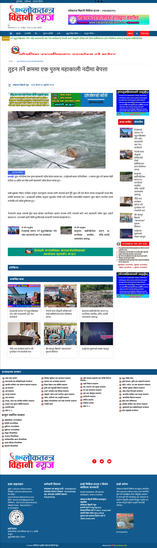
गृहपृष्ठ (18, 33)
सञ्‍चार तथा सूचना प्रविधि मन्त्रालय (17, 404)
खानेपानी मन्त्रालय (89, 396)
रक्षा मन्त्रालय (9, 397)
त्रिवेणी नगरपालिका (11, 423)
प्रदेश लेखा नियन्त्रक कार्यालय (132, 391)
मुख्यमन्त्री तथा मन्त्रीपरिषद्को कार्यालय (135, 407)
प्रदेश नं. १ (86, 406)
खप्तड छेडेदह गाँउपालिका (13, 442)
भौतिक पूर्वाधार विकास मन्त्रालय (133, 388)
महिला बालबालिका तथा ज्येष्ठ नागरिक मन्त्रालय (60, 400)
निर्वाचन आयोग (88, 403)
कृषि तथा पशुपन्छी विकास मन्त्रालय (56, 388)
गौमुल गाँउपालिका (11, 433)
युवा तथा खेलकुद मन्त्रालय (92, 393)
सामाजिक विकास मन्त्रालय (131, 397)
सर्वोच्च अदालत (88, 399)
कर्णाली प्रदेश (9, 407)
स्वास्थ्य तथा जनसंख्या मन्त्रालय (54, 381)
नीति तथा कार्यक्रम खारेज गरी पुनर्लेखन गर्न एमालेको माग (21, 350)
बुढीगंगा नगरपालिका (12, 426)
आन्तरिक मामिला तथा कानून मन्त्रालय (135, 394)
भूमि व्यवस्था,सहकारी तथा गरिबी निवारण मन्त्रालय (95, 379)
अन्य (58, 33)
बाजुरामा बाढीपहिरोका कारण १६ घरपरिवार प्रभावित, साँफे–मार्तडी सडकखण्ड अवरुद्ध (95, 314)
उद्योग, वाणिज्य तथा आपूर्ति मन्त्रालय (56, 397)
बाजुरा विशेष (89, 33)
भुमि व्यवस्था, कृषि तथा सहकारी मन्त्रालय (136, 381)
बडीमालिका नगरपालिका (13, 420)
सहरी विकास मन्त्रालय (90, 383)
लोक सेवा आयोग (11, 378)
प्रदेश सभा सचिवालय (129, 400)
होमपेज (11, 61)
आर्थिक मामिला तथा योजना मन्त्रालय (134, 404)
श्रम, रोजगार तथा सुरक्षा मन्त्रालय (94, 387)
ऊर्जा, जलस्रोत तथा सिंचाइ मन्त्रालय (56, 391)
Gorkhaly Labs (121, 545)
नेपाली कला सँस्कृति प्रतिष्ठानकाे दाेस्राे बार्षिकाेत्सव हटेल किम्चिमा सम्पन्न (71, 38)
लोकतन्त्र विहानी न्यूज (21, 85)
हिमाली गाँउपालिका (11, 446)
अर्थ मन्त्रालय (9, 391)
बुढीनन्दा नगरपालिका (12, 429)
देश (36, 33)
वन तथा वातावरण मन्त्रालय (92, 390)
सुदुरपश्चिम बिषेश (72, 33)
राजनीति (27, 33)
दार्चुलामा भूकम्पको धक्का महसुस (95, 349)
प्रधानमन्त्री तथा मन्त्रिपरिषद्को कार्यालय (18, 381)
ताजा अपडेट (125, 122)
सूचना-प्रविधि (48, 33)
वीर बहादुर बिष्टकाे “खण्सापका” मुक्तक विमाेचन (58, 350)
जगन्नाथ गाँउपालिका (12, 436)
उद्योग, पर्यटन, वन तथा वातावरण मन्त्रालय (136, 384)
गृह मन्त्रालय (9, 388)
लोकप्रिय (138, 122)
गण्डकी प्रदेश (48, 404)
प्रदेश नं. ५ (8, 410)
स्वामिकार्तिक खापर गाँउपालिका (16, 439)
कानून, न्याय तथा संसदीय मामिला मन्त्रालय (19, 400)
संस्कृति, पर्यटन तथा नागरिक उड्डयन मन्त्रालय (59, 394)
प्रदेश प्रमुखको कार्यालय (130, 410)
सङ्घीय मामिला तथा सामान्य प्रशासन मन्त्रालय (21, 384)
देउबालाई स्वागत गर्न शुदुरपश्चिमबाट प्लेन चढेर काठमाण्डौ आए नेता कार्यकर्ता (24, 314)
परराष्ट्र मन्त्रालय (10, 394)
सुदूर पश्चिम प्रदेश (127, 378)
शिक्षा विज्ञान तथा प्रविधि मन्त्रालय (55, 384)
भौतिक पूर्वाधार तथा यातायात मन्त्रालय (57, 378)
